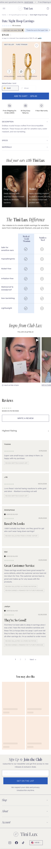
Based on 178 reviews (10, 411)
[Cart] (48, 8)
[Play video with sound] (37, 340)
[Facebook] (16, 842)
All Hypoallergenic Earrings (18, 15)
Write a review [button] (25, 418)
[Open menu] (4, 8)
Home (4, 15)
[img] (9, 451)
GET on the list (25, 781)
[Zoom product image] (21, 61)
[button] (33, 660)
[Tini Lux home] (25, 834)
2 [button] (20, 659)
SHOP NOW (28, 2)
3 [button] (25, 659)
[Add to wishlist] (36, 45)
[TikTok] (23, 842)
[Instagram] (9, 842)
